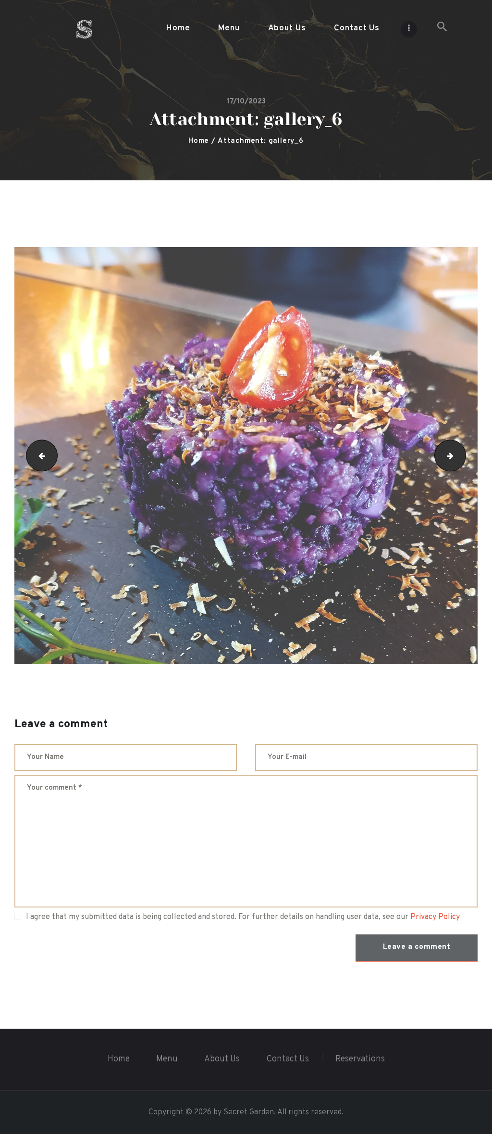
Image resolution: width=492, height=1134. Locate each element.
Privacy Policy (435, 917)
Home (198, 141)
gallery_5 (38, 456)
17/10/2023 (246, 101)
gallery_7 (462, 456)
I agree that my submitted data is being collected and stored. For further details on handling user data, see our (243, 917)
